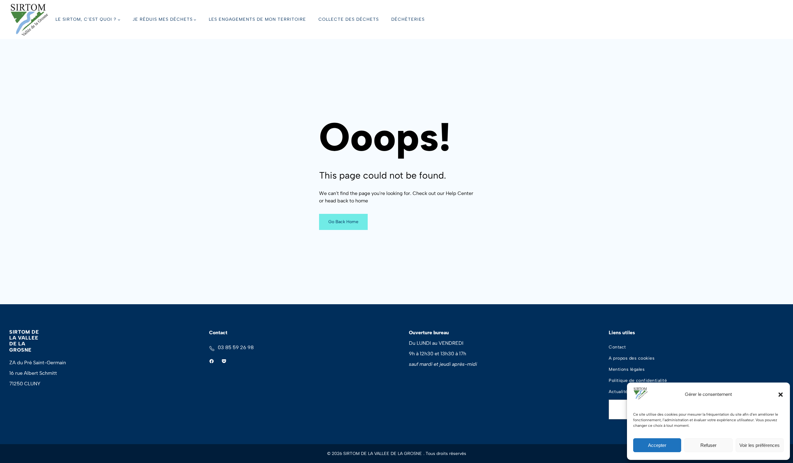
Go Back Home (343, 221)
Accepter (657, 445)
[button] (781, 395)
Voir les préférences (759, 445)
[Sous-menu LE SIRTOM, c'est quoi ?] (119, 19)
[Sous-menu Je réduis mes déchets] (195, 19)
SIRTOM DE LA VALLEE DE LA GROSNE (24, 341)
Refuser (708, 445)
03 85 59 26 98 (236, 347)
